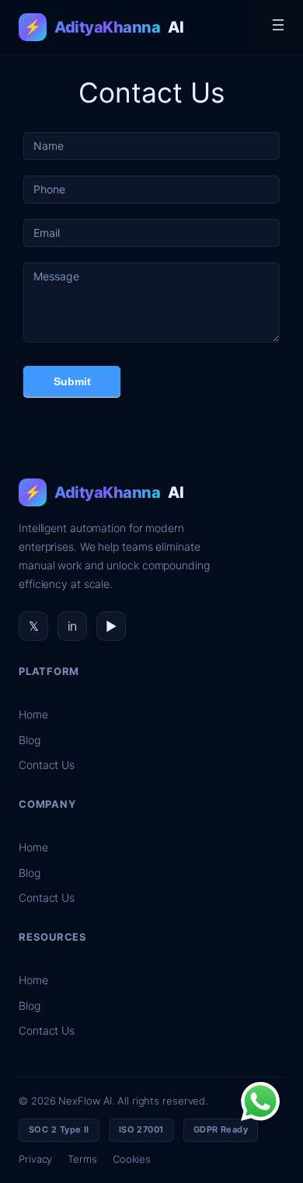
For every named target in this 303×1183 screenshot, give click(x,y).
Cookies (132, 1159)
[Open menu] (278, 25)
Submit (72, 381)
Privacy (35, 1159)
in (73, 626)
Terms (82, 1159)
